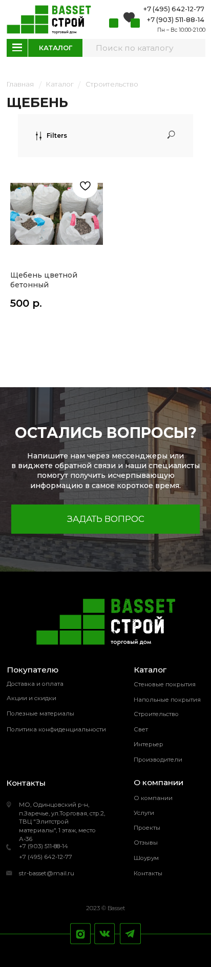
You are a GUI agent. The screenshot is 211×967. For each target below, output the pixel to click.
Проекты (147, 827)
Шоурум (146, 857)
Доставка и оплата (35, 683)
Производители (158, 759)
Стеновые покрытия (165, 684)
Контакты (148, 873)
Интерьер (148, 744)
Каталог (60, 84)
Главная (20, 84)
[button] (105, 519)
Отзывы (146, 842)
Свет (141, 729)
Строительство (112, 84)
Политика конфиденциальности (56, 729)
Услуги (144, 812)
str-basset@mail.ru (46, 873)
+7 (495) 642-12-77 (45, 856)
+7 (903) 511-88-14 (43, 846)
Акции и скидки (31, 698)
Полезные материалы (40, 713)
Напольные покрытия (167, 699)
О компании (153, 798)
